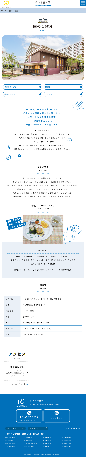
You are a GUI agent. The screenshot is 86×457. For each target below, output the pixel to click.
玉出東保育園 (10, 443)
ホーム (4, 10)
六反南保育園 (67, 441)
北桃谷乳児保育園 (30, 443)
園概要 (48, 87)
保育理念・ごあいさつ (13, 87)
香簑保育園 (47, 443)
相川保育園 (47, 438)
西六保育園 (47, 441)
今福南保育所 (29, 446)
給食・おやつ (9, 94)
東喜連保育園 (67, 443)
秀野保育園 (9, 441)
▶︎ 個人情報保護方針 (73, 428)
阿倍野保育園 (10, 438)
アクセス (48, 94)
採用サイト (34, 428)
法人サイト (11, 428)
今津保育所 (47, 446)
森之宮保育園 (67, 438)
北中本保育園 (10, 446)
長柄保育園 (28, 441)
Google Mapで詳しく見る (17, 384)
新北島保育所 (67, 446)
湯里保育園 (28, 438)
